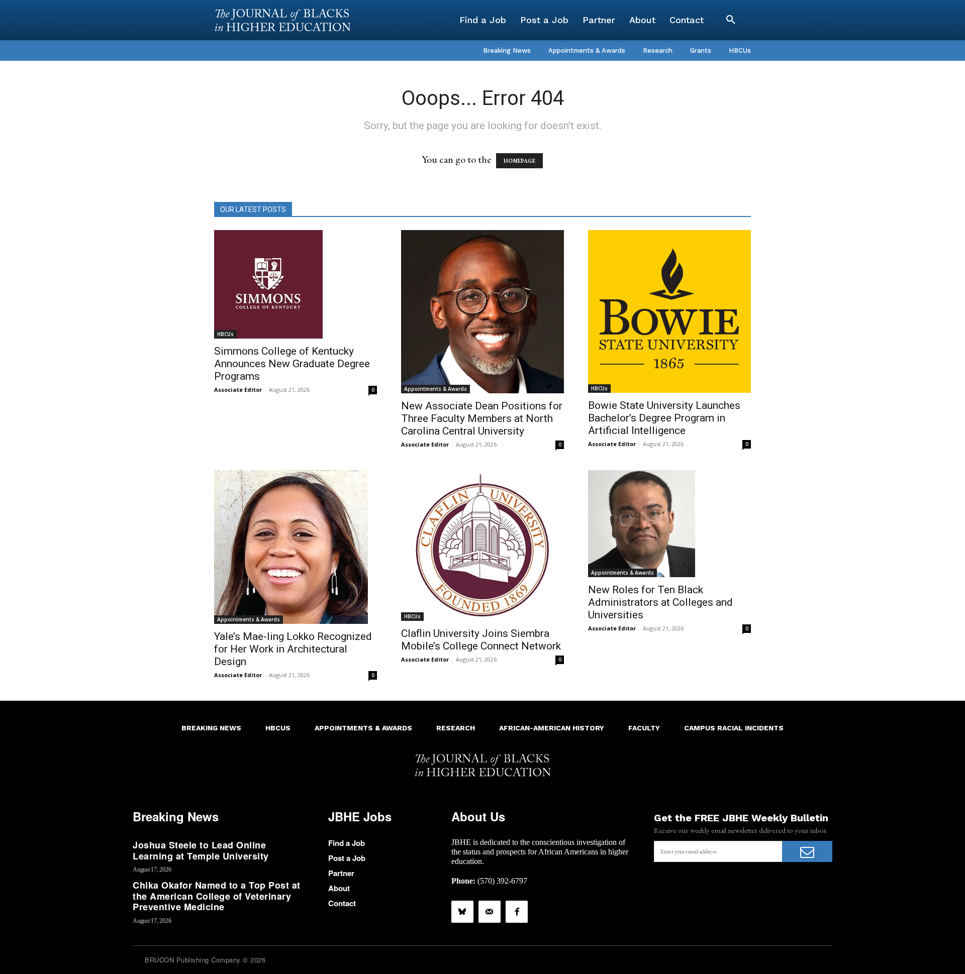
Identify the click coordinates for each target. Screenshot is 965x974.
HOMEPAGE (519, 160)
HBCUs (225, 334)
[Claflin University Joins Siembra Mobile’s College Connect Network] (482, 545)
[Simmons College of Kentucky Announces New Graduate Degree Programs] (295, 284)
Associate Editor (238, 389)
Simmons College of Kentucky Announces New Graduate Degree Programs (292, 363)
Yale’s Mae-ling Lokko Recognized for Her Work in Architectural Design (293, 649)
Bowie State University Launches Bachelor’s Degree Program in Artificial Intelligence (664, 418)
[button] (731, 20)
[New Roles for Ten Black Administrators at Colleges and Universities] (669, 523)
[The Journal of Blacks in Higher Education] (282, 20)
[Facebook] (517, 912)
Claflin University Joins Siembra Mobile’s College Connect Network (481, 639)
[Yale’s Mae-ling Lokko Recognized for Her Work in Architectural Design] (295, 547)
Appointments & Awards (435, 388)
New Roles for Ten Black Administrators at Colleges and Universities (660, 602)
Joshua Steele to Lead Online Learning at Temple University (201, 850)
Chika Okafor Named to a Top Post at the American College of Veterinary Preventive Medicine (217, 896)
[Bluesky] (462, 912)
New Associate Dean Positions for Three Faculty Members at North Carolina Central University (481, 418)
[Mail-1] (489, 912)
